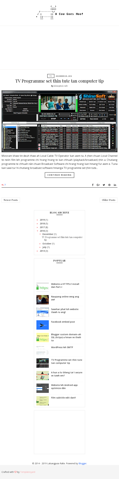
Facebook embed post (63, 321)
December (48, 234)
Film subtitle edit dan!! (63, 397)
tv (50, 76)
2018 (42, 223)
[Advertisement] (59, 47)
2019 (42, 219)
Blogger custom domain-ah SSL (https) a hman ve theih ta (66, 337)
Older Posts (108, 200)
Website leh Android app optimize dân (64, 387)
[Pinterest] (109, 185)
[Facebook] (92, 185)
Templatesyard (27, 471)
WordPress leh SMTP (62, 347)
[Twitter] (103, 185)
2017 (42, 227)
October (47, 243)
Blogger (82, 463)
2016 (42, 230)
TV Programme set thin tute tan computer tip (59, 81)
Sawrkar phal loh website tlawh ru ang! (64, 311)
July (44, 247)
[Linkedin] (115, 185)
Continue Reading (59, 175)
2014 (42, 250)
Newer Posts (11, 200)
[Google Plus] (98, 185)
